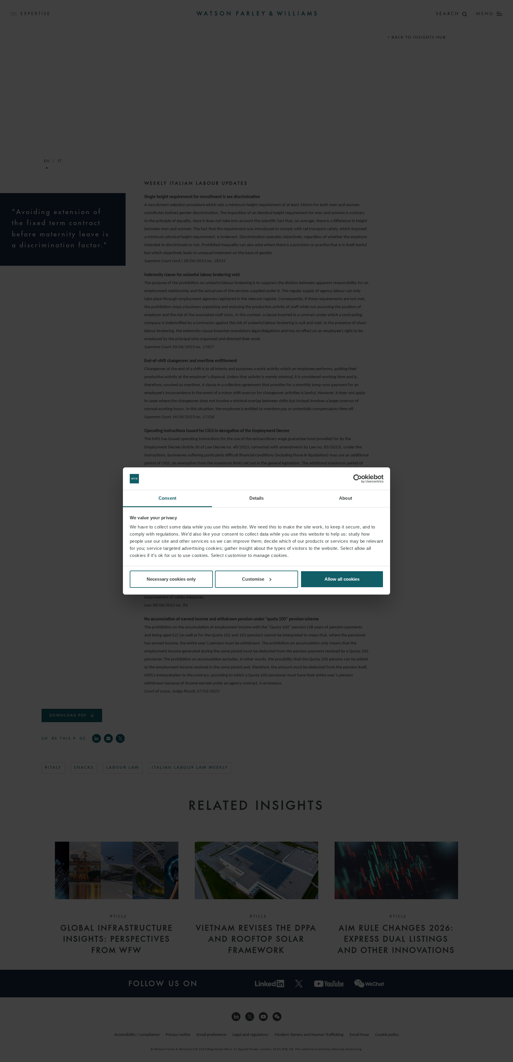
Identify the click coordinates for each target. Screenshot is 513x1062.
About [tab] (345, 498)
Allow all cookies (342, 579)
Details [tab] (256, 498)
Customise (253, 579)
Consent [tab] (167, 498)
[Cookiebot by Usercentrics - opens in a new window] (358, 478)
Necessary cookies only (171, 579)
